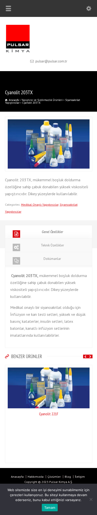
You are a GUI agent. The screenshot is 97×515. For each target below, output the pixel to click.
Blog (68, 476)
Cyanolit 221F (48, 413)
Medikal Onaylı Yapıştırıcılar (39, 204)
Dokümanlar (52, 259)
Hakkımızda (36, 476)
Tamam (49, 508)
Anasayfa (17, 476)
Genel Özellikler (52, 232)
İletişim (80, 476)
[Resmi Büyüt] (48, 120)
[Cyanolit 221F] (48, 368)
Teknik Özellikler (52, 245)
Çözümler (54, 476)
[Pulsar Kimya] (48, 51)
